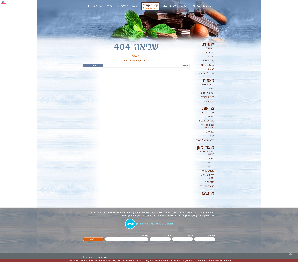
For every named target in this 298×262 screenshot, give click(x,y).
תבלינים (210, 166)
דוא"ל (168, 236)
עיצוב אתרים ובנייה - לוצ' (96, 257)
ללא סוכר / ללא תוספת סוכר (207, 126)
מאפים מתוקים (207, 97)
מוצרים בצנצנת (207, 186)
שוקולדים (210, 48)
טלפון (190, 236)
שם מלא (211, 236)
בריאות (208, 108)
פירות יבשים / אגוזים (207, 176)
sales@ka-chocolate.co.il (104, 212)
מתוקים (207, 44)
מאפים (208, 80)
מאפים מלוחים (207, 101)
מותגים (208, 193)
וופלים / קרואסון (207, 92)
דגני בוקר (209, 181)
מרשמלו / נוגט (207, 64)
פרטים (145, 236)
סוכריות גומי (208, 60)
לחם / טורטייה (207, 84)
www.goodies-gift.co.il (134, 215)
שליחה (93, 239)
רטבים (211, 162)
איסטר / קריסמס (206, 73)
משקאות (210, 158)
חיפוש (93, 65)
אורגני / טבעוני (207, 112)
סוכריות (211, 56)
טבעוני (211, 135)
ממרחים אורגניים (206, 120)
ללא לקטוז (209, 131)
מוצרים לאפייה (207, 170)
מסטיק (211, 69)
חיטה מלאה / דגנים (205, 140)
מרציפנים (209, 52)
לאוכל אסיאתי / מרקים (207, 152)
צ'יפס (211, 88)
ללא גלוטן (209, 116)
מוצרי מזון (205, 147)
